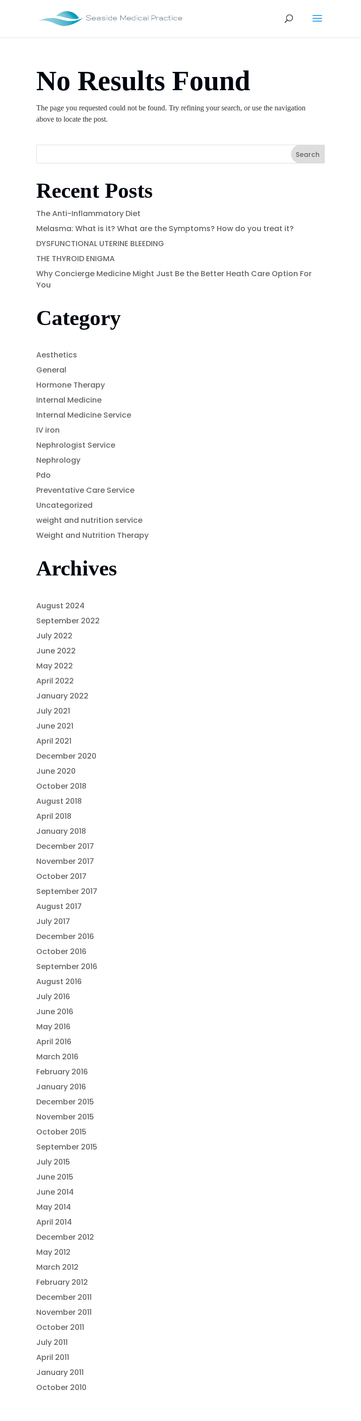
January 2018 (61, 831)
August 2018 (59, 801)
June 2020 (56, 771)
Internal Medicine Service (83, 415)
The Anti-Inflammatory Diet (88, 213)
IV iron (48, 430)
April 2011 (52, 1357)
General (51, 370)
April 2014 (54, 1222)
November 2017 (65, 861)
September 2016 (66, 966)
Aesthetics (56, 354)
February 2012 (62, 1282)
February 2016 (62, 1071)
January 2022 (62, 696)
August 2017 (59, 906)
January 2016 (61, 1086)
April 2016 (53, 1041)
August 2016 (59, 981)
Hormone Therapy (70, 385)
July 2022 (54, 635)
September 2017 (66, 891)
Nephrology (58, 460)
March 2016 (57, 1056)
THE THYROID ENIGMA (75, 258)
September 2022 (68, 620)
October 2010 (61, 1387)
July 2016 (53, 996)
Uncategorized (64, 505)
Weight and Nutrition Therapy (92, 535)
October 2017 (61, 876)
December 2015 (65, 1101)
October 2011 (60, 1327)
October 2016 (61, 951)
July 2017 (53, 921)
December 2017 (65, 846)
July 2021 (53, 711)
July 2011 (52, 1342)
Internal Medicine (69, 400)
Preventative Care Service (85, 490)
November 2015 (65, 1116)
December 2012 (65, 1237)
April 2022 (55, 681)
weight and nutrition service (89, 520)
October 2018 (61, 786)
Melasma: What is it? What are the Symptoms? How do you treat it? (165, 228)
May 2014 (53, 1207)
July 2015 (53, 1162)
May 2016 (53, 1026)
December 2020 (66, 756)
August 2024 (60, 605)
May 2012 (53, 1252)
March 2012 (57, 1267)
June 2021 (54, 726)
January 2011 (60, 1372)
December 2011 (64, 1297)
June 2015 (54, 1177)
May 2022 (54, 665)
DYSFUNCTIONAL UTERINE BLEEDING (100, 243)
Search (308, 154)
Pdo (43, 475)
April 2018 (53, 816)
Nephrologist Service (75, 445)
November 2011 (64, 1312)
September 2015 (66, 1146)
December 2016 (65, 936)
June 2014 (55, 1192)
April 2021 (53, 741)
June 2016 (54, 1011)
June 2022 (56, 650)
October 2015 (61, 1131)
